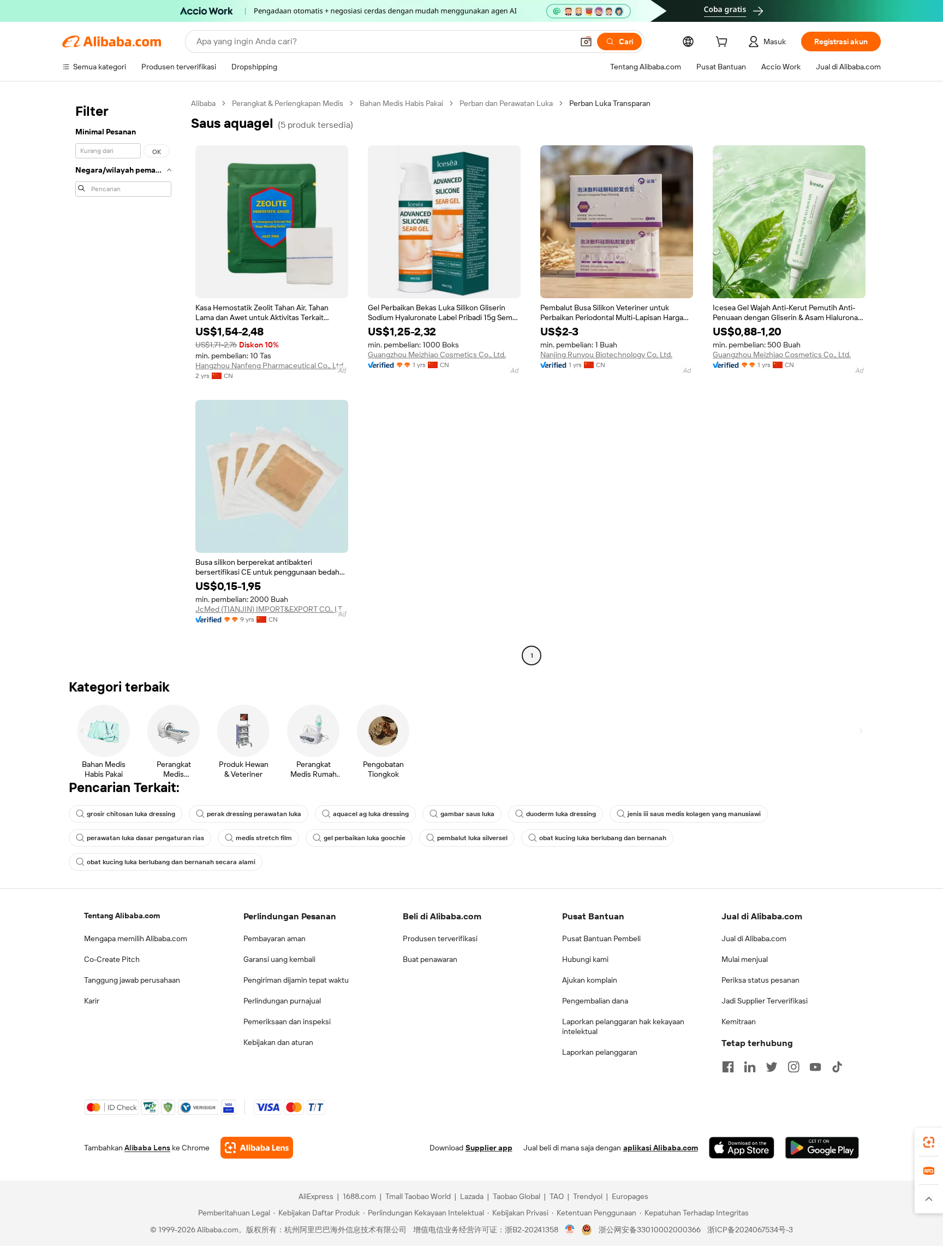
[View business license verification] (570, 1229)
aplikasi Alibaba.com (660, 1147)
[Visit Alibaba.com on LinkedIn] (749, 1066)
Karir (91, 1000)
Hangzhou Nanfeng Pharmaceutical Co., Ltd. (270, 365)
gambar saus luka (467, 814)
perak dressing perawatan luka (254, 814)
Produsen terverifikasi (440, 938)
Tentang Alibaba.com (122, 915)
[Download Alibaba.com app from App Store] (741, 1148)
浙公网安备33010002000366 (650, 1229)
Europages (630, 1196)
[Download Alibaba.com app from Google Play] (822, 1148)
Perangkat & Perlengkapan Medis (287, 103)
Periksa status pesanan (760, 980)
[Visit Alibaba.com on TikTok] (837, 1066)
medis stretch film (264, 838)
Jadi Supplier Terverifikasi (764, 1000)
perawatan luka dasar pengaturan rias (145, 838)
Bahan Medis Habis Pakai (401, 103)
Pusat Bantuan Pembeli (601, 938)
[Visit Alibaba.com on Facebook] (728, 1066)
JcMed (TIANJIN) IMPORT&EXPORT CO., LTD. (271, 609)
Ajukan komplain (589, 980)
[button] (586, 41)
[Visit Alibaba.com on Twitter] (771, 1066)
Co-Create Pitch (112, 959)
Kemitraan (738, 1021)
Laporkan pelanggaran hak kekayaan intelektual (623, 1026)
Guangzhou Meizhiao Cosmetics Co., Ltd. (437, 354)
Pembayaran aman (274, 938)
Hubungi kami (585, 959)
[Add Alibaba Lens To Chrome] (256, 1148)
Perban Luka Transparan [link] (609, 103)
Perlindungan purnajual (282, 1000)
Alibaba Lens (147, 1147)
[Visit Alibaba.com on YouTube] (815, 1066)
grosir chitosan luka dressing (131, 814)
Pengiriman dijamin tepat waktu (296, 980)
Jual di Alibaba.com (753, 938)
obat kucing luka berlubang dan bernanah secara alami (171, 862)
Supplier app (488, 1147)
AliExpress (316, 1196)
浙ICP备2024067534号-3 (750, 1229)
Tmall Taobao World (418, 1196)
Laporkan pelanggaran (599, 1052)
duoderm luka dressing (561, 814)
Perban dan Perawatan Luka (506, 103)
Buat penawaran (430, 959)
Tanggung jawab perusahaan (132, 980)
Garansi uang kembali (279, 959)
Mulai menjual (744, 959)
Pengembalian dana (595, 1000)
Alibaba (203, 103)
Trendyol (587, 1196)
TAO (557, 1196)
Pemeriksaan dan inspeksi (287, 1021)
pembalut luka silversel (472, 838)
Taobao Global (516, 1196)
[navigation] (123, 381)
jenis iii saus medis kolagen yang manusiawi (694, 814)
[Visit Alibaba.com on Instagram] (793, 1066)
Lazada (472, 1196)
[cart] (723, 43)
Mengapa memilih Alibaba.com (135, 938)
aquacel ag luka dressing (371, 814)
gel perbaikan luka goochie (364, 838)
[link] (929, 1142)
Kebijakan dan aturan (278, 1042)
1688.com (359, 1196)
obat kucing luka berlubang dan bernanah (602, 838)
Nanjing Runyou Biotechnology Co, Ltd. (606, 354)
